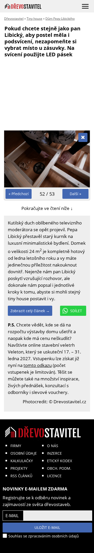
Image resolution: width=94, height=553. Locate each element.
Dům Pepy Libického (60, 18)
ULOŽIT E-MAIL (47, 527)
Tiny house (34, 18)
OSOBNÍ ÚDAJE (23, 453)
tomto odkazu (38, 365)
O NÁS (52, 445)
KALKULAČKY (21, 460)
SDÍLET (76, 310)
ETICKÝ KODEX (59, 460)
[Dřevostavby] (23, 6)
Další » (75, 193)
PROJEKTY (18, 468)
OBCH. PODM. (59, 468)
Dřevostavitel (14, 18)
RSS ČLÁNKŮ (21, 475)
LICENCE (54, 475)
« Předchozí (19, 193)
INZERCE (54, 453)
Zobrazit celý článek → (30, 310)
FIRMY (15, 445)
